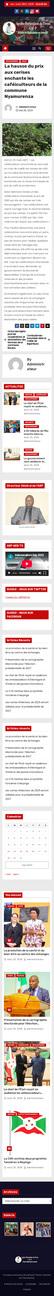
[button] (40, 48)
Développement (12, 61)
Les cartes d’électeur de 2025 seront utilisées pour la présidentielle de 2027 (27, 707)
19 (33, 844)
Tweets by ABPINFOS (17, 597)
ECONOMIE (31, 1284)
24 (21, 851)
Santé (20, 906)
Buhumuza (29, 422)
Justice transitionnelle (28, 1114)
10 (21, 838)
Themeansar (28, 1278)
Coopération (41, 395)
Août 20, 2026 (31, 409)
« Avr (8, 874)
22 (9, 851)
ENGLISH (27, 1289)
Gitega (10, 976)
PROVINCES (44, 1284)
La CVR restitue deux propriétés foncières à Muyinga (25, 1160)
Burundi (28, 395)
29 (9, 858)
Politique (20, 976)
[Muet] (39, 572)
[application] (27, 564)
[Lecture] (9, 572)
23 (15, 851)
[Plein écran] (44, 572)
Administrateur (27, 107)
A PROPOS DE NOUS (13, 1284)
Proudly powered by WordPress (18, 1275)
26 (33, 851)
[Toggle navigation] (34, 48)
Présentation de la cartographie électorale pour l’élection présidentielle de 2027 (24, 664)
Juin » (16, 874)
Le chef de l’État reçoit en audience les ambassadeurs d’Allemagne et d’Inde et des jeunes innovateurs (26, 680)
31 (21, 858)
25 (27, 851)
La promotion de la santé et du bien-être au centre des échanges (26, 952)
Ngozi (24, 61)
